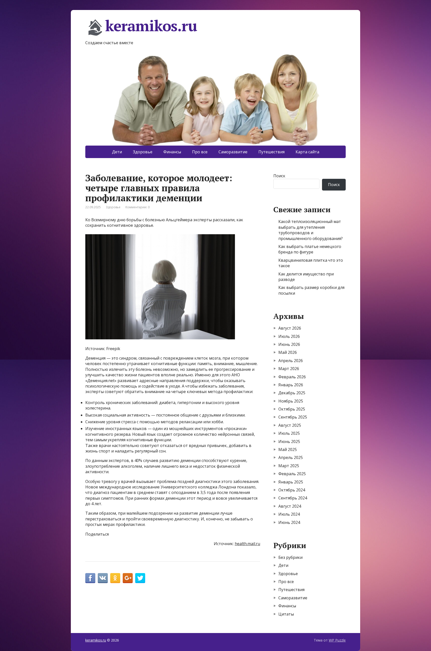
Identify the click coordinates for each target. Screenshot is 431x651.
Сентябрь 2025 (292, 417)
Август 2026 (289, 328)
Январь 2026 (290, 385)
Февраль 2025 (292, 473)
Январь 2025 (290, 482)
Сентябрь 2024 (292, 498)
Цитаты (286, 614)
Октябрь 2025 (291, 409)
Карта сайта (307, 152)
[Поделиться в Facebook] (90, 578)
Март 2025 (288, 465)
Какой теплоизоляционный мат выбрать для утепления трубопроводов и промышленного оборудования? (310, 230)
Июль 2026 (289, 336)
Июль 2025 (289, 433)
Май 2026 (287, 352)
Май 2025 (287, 449)
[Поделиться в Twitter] (140, 578)
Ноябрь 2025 (290, 401)
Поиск (279, 176)
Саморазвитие (232, 152)
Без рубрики (290, 557)
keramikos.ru (151, 26)
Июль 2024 (289, 514)
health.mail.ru (247, 543)
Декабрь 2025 (291, 393)
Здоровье (142, 152)
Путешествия (271, 152)
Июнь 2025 (289, 441)
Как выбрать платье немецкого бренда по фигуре (309, 249)
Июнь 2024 (289, 522)
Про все (200, 152)
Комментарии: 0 (137, 207)
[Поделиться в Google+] (128, 578)
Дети (117, 152)
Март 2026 (288, 368)
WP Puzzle (337, 640)
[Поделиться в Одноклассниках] (115, 578)
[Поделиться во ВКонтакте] (103, 578)
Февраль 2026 (292, 377)
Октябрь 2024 (291, 490)
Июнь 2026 (289, 344)
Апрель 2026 (290, 360)
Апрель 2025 (290, 457)
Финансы (172, 152)
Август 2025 (289, 425)
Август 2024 (289, 506)
